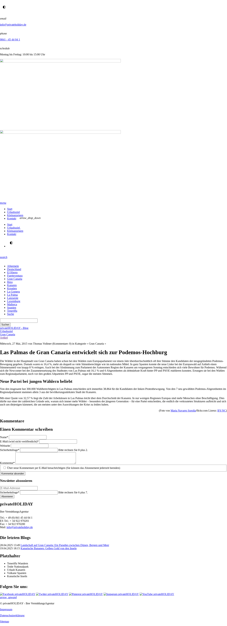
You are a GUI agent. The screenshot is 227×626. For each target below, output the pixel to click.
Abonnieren (7, 496)
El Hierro (12, 272)
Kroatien (12, 288)
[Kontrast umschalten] (4, 7)
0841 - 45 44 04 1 (10, 39)
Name (4, 437)
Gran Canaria (14, 278)
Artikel (4, 337)
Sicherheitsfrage (9, 449)
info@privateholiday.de (13, 24)
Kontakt (11, 218)
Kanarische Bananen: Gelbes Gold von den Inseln (49, 548)
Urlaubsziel (13, 212)
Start (9, 208)
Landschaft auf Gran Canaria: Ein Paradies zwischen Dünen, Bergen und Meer (65, 545)
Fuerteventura (15, 275)
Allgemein (13, 266)
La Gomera (13, 291)
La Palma (12, 294)
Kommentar (7, 462)
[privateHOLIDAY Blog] (113, 130)
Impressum (6, 609)
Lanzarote (12, 298)
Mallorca (12, 304)
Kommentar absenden (12, 473)
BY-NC (221, 410)
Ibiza (10, 282)
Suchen (5, 324)
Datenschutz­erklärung (12, 615)
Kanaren (12, 285)
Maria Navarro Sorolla (183, 410)
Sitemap (4, 621)
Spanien (11, 307)
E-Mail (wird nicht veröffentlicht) (19, 441)
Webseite (5, 445)
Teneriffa (12, 310)
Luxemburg (13, 301)
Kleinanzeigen (15, 215)
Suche (10, 313)
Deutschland (14, 269)
